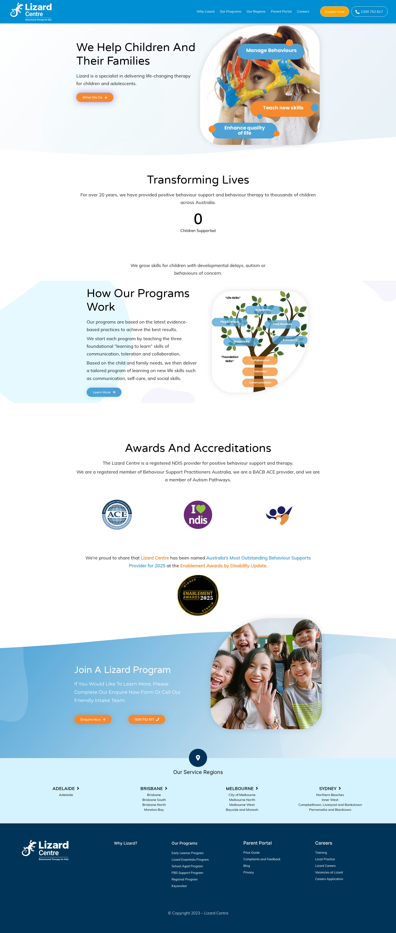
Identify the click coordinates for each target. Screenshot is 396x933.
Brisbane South (154, 800)
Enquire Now (334, 11)
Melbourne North (242, 800)
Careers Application (329, 879)
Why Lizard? (125, 843)
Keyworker (179, 886)
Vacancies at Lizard (329, 872)
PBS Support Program (187, 873)
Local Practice (325, 859)
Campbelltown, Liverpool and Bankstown (330, 805)
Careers (303, 11)
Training (321, 852)
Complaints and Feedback (261, 859)
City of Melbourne (242, 795)
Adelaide (66, 795)
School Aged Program (187, 866)
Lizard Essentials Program (190, 860)
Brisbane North (154, 805)
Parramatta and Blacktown (330, 810)
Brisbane (154, 795)
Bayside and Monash (242, 810)
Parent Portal (281, 11)
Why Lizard (205, 11)
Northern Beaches (330, 795)
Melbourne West (242, 805)
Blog (246, 866)
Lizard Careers (325, 866)
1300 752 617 (372, 11)
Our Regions (256, 11)
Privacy (248, 872)
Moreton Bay (154, 810)
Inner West (330, 800)
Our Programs (230, 11)
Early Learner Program (188, 853)
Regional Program (185, 879)
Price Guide (251, 852)
